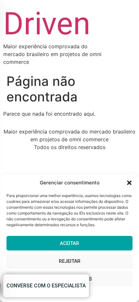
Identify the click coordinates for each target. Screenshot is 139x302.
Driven (47, 24)
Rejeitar (69, 261)
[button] (129, 183)
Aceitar (69, 243)
